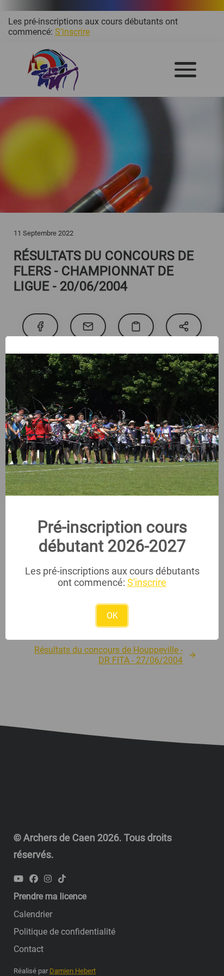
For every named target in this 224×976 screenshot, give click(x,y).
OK (112, 615)
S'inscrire (146, 582)
